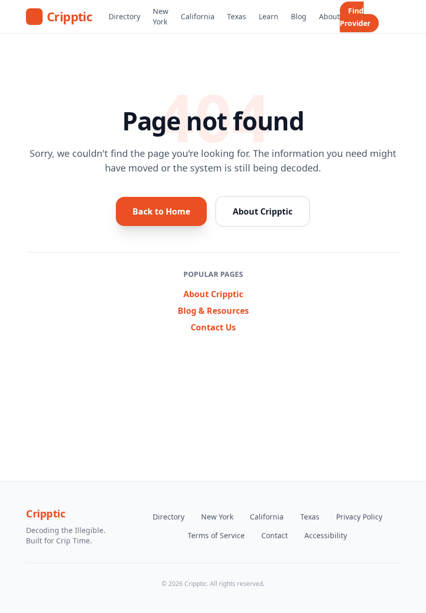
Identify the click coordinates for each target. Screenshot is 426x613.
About (329, 16)
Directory (124, 16)
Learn (268, 16)
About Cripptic (262, 211)
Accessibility (325, 535)
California (198, 16)
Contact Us (213, 327)
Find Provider (355, 17)
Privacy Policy (359, 517)
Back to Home (161, 211)
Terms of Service (216, 535)
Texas (236, 16)
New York (160, 16)
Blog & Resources (213, 310)
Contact (274, 535)
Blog (299, 16)
